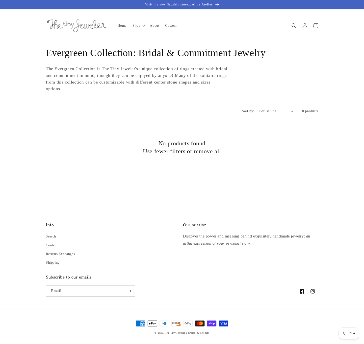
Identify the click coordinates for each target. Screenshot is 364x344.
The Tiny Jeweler (175, 332)
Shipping (53, 262)
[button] (138, 26)
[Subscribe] (129, 291)
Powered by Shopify (197, 332)
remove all (207, 151)
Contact (51, 245)
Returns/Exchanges (60, 254)
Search (51, 236)
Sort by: (248, 111)
